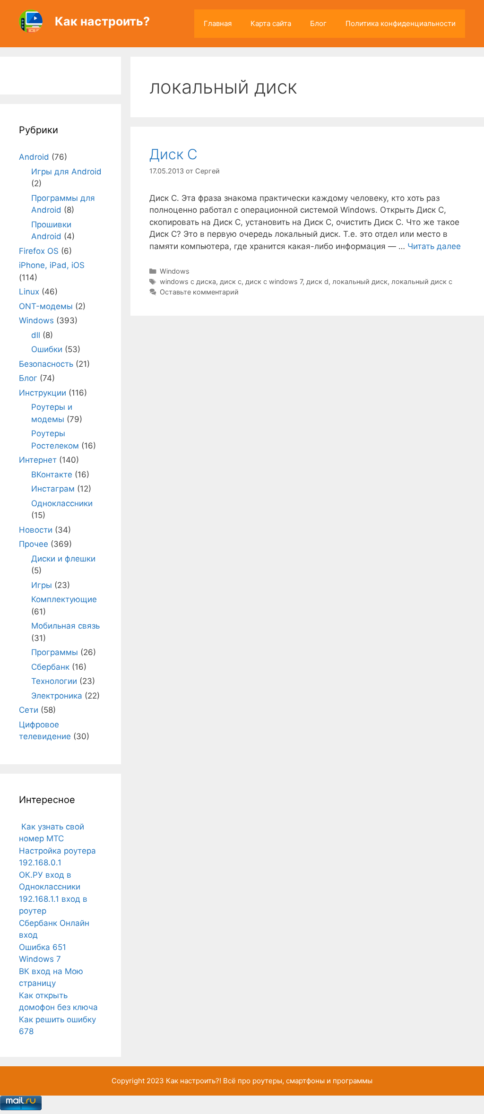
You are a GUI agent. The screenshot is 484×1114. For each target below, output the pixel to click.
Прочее (33, 544)
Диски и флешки (63, 558)
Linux (29, 291)
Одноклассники (62, 503)
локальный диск (360, 281)
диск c (231, 281)
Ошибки (46, 349)
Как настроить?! (193, 1080)
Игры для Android (66, 171)
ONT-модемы (46, 306)
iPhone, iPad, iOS (52, 265)
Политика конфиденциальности (401, 23)
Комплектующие (64, 599)
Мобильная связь (65, 625)
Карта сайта (271, 23)
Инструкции (42, 392)
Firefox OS (39, 251)
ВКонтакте (51, 474)
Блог (318, 23)
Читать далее (434, 246)
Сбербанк (50, 667)
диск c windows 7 (273, 281)
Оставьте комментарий (199, 292)
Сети (28, 710)
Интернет (38, 460)
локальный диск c (421, 281)
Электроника (56, 695)
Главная (218, 23)
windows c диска (188, 281)
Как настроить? (102, 21)
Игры (41, 585)
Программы (54, 652)
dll (35, 335)
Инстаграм (53, 488)
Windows (175, 271)
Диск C (173, 154)
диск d (317, 281)
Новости (35, 530)
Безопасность (46, 364)
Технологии (54, 681)
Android (34, 157)
